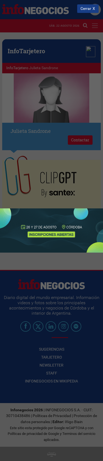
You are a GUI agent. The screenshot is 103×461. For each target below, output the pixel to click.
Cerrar (85, 8)
